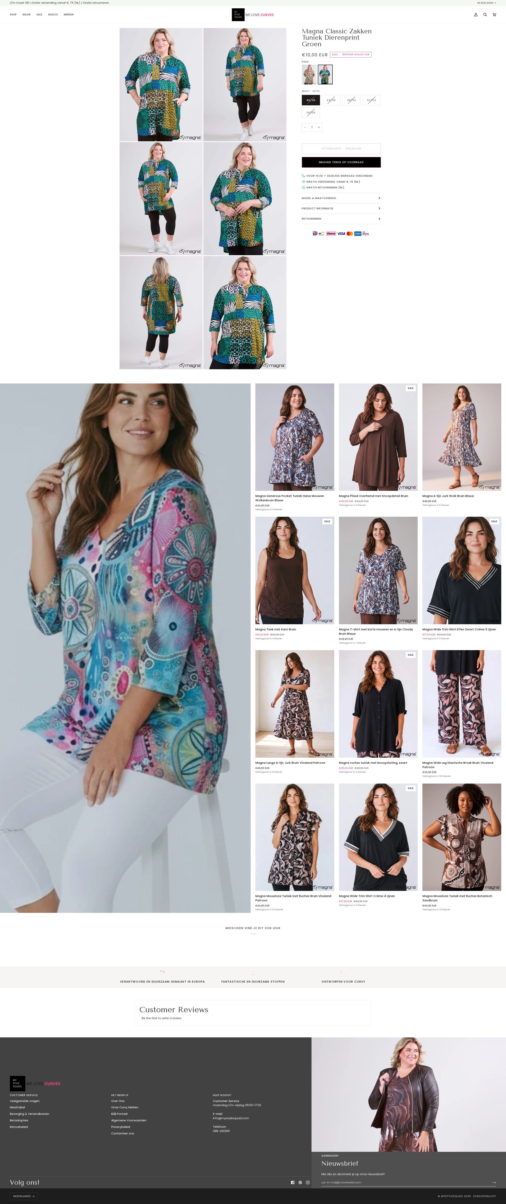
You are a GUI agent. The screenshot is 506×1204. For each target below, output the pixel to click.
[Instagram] (308, 1182)
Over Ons (118, 1101)
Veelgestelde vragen (25, 1101)
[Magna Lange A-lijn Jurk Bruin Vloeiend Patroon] (294, 704)
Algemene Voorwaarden (128, 1120)
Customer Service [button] (24, 1095)
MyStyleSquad (452, 1196)
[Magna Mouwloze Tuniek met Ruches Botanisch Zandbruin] (461, 837)
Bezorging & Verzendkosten (29, 1114)
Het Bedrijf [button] (119, 1095)
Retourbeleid (19, 1127)
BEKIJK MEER (125, 657)
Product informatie (317, 208)
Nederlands (485, 3)
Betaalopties (19, 1120)
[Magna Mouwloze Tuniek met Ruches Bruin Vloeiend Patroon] (294, 837)
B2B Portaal (119, 1114)
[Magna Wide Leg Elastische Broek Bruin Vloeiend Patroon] (461, 704)
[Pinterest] (300, 1182)
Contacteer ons (122, 1133)
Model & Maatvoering (319, 198)
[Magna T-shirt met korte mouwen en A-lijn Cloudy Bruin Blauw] (378, 570)
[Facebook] (293, 1182)
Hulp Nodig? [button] (222, 1095)
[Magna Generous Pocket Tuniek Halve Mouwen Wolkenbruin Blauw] (294, 437)
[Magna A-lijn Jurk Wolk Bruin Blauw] (461, 437)
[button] (15, 15)
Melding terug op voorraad (341, 162)
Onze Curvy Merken (124, 1107)
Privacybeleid (120, 1127)
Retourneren (312, 218)
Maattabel (17, 1107)
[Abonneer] (491, 1182)
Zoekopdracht (484, 1196)
